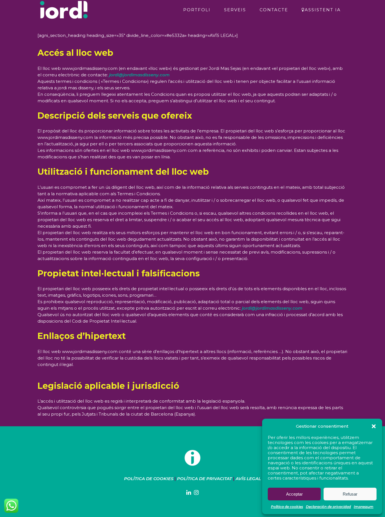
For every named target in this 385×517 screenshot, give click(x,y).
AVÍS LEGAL (248, 478)
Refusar (350, 494)
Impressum (363, 507)
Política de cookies (287, 507)
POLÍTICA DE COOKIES (148, 478)
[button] (374, 426)
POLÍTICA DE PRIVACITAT (204, 478)
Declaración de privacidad (328, 507)
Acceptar (294, 494)
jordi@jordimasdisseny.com (139, 74)
